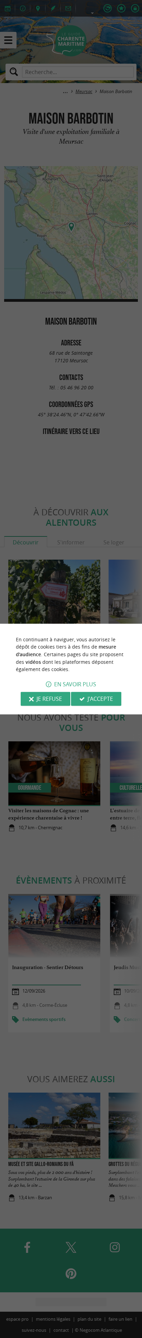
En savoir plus (75, 684)
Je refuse (49, 699)
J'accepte (100, 699)
